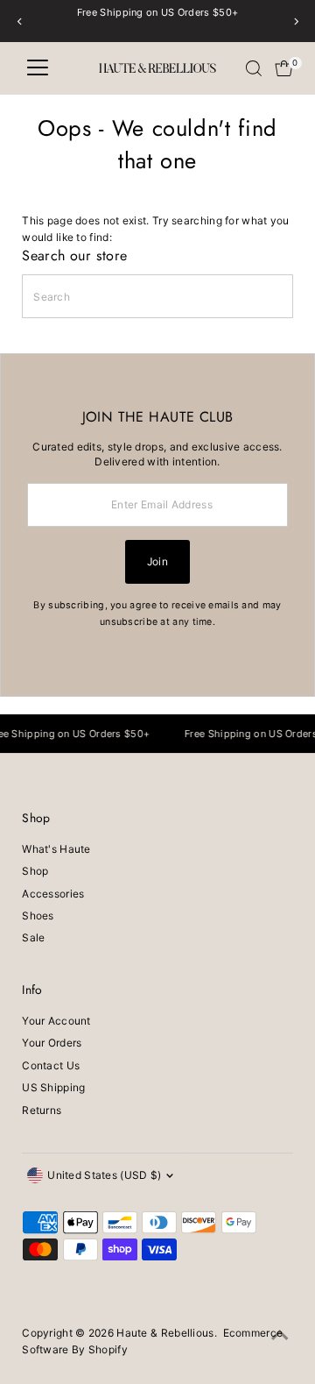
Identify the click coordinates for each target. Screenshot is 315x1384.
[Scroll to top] (280, 1335)
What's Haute (56, 848)
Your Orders (51, 1042)
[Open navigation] (37, 68)
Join (157, 561)
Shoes (38, 915)
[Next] (295, 21)
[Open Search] (254, 68)
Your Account (56, 1020)
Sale (33, 937)
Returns (41, 1110)
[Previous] (19, 21)
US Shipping (53, 1087)
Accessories (53, 893)
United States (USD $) (104, 1175)
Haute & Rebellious (165, 1332)
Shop (35, 870)
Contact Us (51, 1065)
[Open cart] (284, 68)
